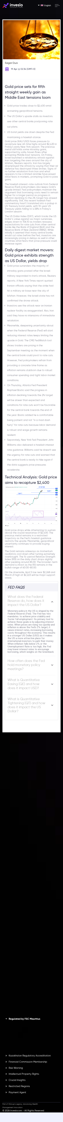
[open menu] (57, 5)
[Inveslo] (12, 5)
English (47, 5)
